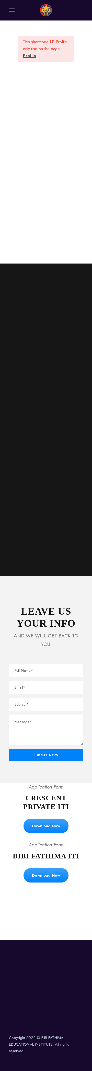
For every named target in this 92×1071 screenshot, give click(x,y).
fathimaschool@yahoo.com (31, 424)
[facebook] (39, 915)
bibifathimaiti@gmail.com (29, 400)
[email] (24, 915)
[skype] (53, 915)
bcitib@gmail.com (24, 412)
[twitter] (67, 915)
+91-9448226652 (24, 338)
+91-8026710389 (24, 326)
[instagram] (38, 1058)
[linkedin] (20, 1058)
